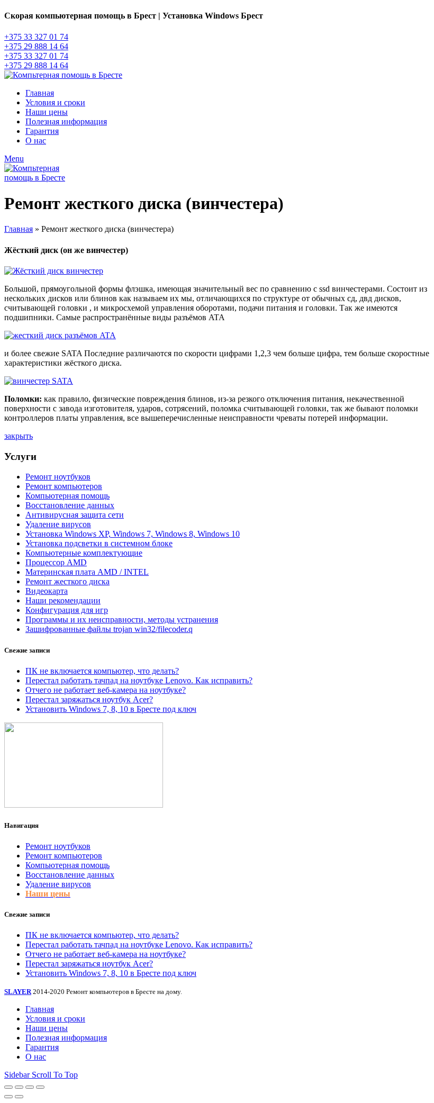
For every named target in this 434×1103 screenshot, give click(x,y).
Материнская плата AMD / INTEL (87, 571)
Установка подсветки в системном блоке (99, 543)
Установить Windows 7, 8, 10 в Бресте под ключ (110, 708)
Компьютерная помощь (67, 495)
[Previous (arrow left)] (8, 1096)
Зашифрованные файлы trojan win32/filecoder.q (109, 629)
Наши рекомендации (63, 600)
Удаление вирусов (58, 524)
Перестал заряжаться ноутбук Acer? (89, 699)
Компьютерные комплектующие (83, 552)
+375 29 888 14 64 (36, 46)
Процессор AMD (56, 562)
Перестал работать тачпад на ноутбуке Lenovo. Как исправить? (138, 680)
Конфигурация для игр (66, 609)
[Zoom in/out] (40, 1087)
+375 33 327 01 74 (36, 36)
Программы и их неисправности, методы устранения (121, 619)
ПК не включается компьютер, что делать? (102, 670)
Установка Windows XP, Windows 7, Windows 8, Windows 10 (132, 533)
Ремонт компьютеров (63, 486)
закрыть (18, 435)
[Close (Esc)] (8, 1087)
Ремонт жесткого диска (67, 581)
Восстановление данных (69, 505)
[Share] (19, 1087)
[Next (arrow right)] (19, 1096)
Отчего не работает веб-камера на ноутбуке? (105, 689)
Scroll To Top (55, 1074)
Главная (18, 228)
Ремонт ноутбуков (58, 476)
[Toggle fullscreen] (29, 1087)
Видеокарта (46, 590)
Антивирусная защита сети (74, 514)
